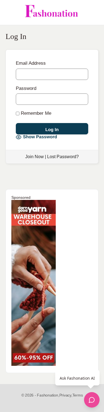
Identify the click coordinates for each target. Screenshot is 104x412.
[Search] (93, 12)
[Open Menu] (9, 12)
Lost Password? (63, 156)
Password (26, 88)
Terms (77, 395)
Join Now (34, 156)
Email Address (31, 63)
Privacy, (65, 395)
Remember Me (35, 113)
